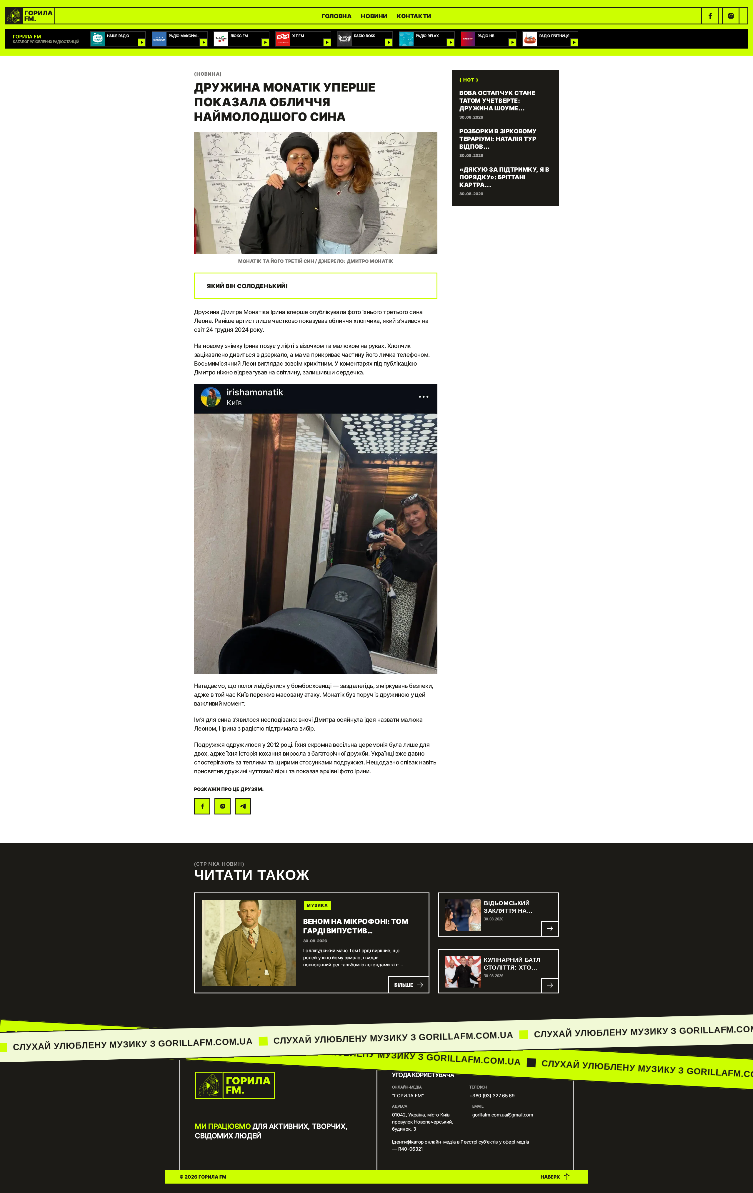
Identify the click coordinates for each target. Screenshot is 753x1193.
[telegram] (243, 806)
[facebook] (710, 15)
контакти (414, 16)
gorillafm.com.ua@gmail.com (502, 1114)
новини (374, 16)
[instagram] (730, 15)
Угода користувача (423, 1075)
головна (336, 16)
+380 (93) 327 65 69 (491, 1095)
